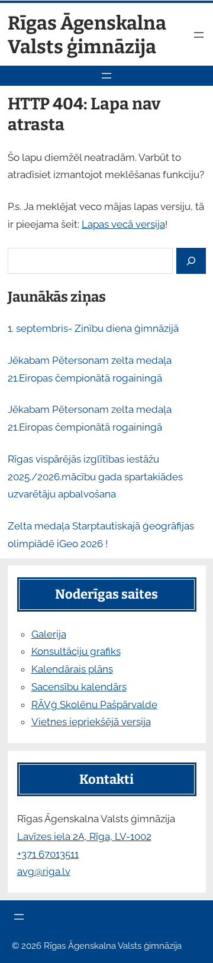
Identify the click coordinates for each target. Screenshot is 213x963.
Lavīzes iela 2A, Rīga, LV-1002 (84, 836)
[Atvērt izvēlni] (199, 35)
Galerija (48, 634)
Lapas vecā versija (123, 224)
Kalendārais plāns (72, 669)
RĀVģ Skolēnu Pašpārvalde (94, 704)
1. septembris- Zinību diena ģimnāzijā (93, 328)
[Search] (191, 261)
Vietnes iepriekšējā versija (91, 722)
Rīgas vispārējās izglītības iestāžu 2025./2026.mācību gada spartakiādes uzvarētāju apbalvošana (95, 476)
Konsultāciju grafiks (76, 651)
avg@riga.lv (43, 871)
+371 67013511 (48, 854)
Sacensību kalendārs (79, 687)
